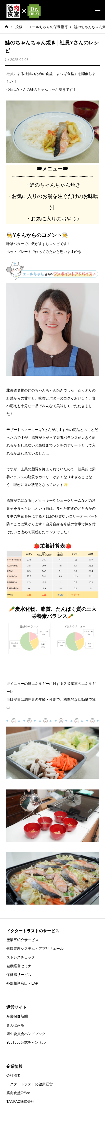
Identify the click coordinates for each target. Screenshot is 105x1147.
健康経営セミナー (20, 966)
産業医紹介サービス (22, 940)
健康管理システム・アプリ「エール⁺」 (37, 948)
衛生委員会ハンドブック (26, 1034)
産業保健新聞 (17, 1016)
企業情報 (14, 1066)
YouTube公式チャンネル (26, 1042)
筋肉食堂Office (18, 1093)
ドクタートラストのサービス (32, 931)
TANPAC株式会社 (20, 1101)
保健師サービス (18, 975)
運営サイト (16, 1007)
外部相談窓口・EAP (22, 983)
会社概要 (13, 1075)
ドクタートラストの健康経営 (29, 1084)
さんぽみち (15, 1025)
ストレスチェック (20, 957)
